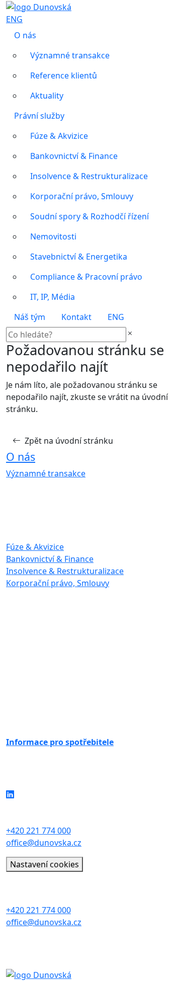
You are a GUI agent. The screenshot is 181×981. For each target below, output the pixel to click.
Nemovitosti (53, 236)
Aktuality (46, 95)
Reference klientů (63, 75)
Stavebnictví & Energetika (78, 256)
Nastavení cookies (44, 864)
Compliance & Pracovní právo (86, 276)
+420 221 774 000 (38, 830)
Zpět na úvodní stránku (69, 440)
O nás (25, 35)
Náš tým (29, 316)
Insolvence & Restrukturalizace (89, 176)
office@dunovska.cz (43, 842)
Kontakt (76, 316)
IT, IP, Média (52, 296)
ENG (14, 19)
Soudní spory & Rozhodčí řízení (89, 216)
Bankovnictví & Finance (74, 155)
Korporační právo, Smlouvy (81, 196)
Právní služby (39, 115)
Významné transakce (70, 55)
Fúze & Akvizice (59, 135)
